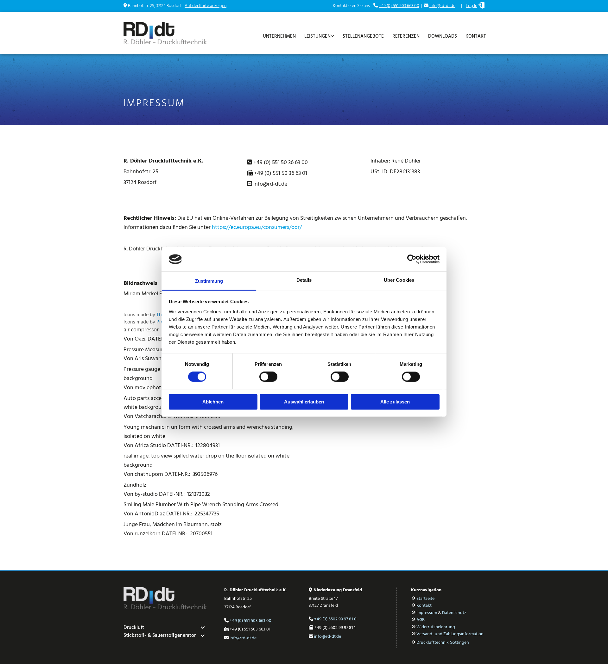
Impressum (426, 613)
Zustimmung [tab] (209, 281)
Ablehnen (213, 401)
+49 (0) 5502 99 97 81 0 (335, 619)
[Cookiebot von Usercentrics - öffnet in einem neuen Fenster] (412, 259)
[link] (318, 35)
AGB (420, 620)
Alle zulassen (395, 401)
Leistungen (317, 36)
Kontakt (476, 36)
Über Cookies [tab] (399, 280)
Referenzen (406, 36)
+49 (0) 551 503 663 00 (399, 5)
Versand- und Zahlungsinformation (450, 634)
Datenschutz (454, 613)
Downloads (442, 36)
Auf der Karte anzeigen (205, 5)
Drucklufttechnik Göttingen (442, 642)
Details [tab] (304, 280)
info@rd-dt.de (442, 5)
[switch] (268, 377)
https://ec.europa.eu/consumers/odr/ (257, 227)
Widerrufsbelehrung (435, 627)
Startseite (425, 598)
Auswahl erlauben (304, 401)
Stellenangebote (363, 36)
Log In (471, 5)
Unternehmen (279, 36)
